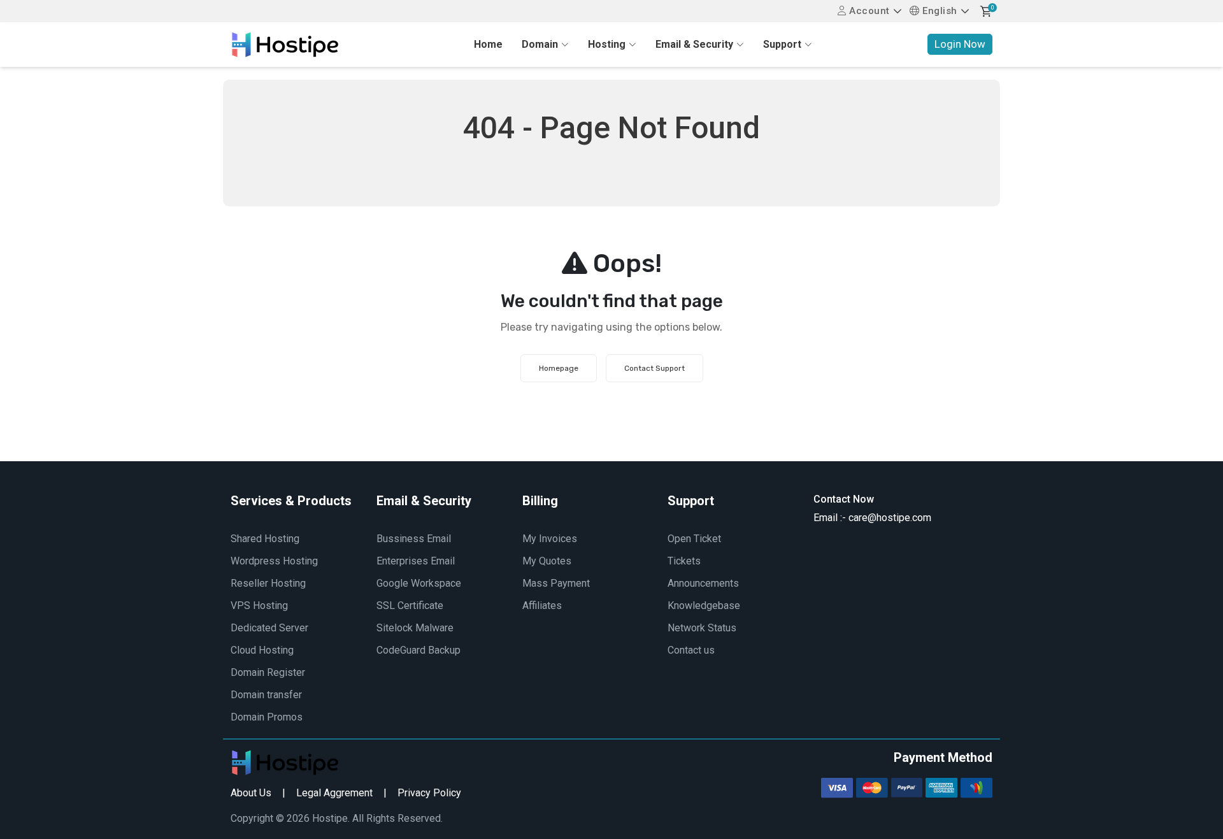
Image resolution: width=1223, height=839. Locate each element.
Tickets (684, 561)
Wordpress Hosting (274, 561)
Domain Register (268, 672)
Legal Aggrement (334, 793)
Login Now (959, 44)
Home (488, 44)
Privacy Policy (429, 793)
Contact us (691, 650)
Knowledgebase (704, 605)
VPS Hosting (259, 605)
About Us (251, 793)
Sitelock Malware (415, 628)
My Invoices (549, 539)
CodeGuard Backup (418, 650)
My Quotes (546, 561)
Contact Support (654, 368)
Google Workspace (418, 583)
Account (868, 11)
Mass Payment (556, 583)
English (938, 11)
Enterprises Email (415, 561)
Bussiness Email (413, 539)
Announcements (703, 583)
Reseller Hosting (268, 583)
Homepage (558, 368)
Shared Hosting (265, 539)
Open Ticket (694, 539)
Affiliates (542, 605)
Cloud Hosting (262, 650)
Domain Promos (267, 717)
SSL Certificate (409, 605)
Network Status (702, 628)
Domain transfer (266, 695)
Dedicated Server (269, 628)
